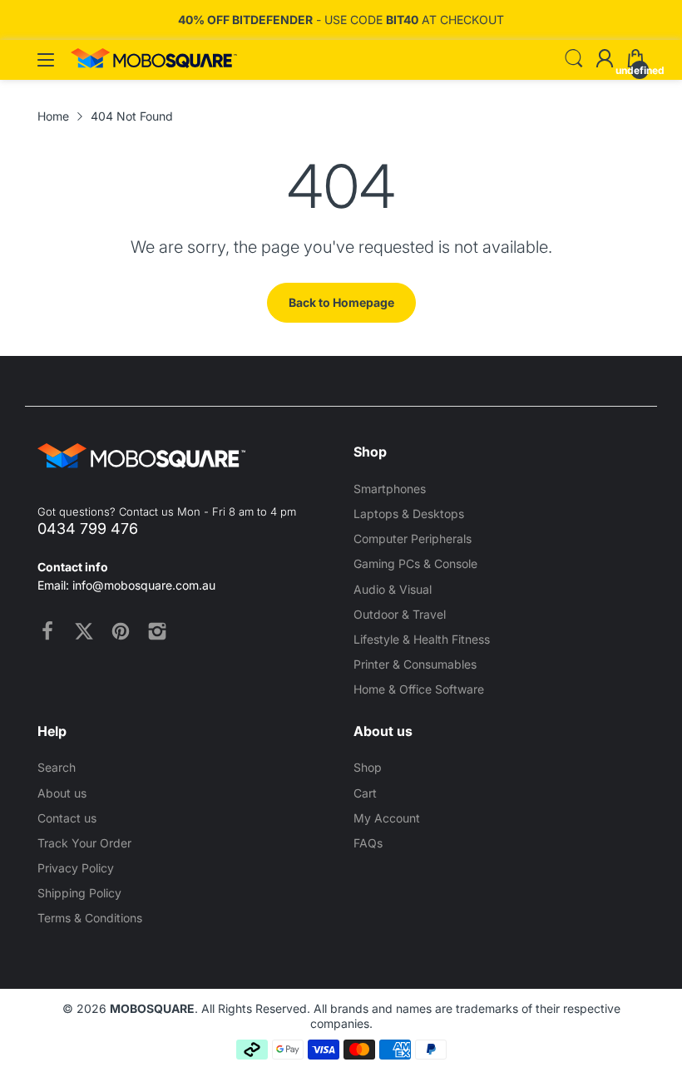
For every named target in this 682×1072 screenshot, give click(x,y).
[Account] (605, 60)
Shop (367, 767)
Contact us (66, 818)
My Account (386, 818)
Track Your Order (84, 843)
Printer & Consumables (415, 664)
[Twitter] (84, 631)
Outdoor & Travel (399, 614)
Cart (365, 793)
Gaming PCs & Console (415, 563)
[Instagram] (157, 631)
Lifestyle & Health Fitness (421, 639)
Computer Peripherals (412, 538)
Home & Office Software (418, 689)
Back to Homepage (341, 302)
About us (61, 793)
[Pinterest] (121, 631)
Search (56, 767)
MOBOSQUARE (152, 1008)
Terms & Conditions (89, 918)
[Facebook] (47, 631)
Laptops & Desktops (408, 513)
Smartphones (389, 489)
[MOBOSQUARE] (154, 64)
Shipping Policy (79, 893)
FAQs (368, 843)
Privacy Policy (75, 868)
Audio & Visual (392, 589)
